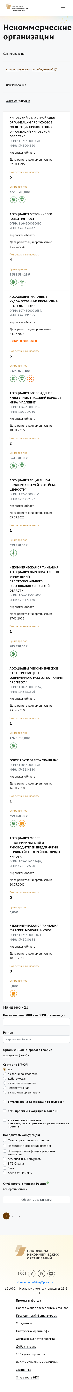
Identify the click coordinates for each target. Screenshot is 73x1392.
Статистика (23, 1370)
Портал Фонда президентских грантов (42, 1308)
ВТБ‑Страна (16, 1163)
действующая (17, 1078)
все (10, 1069)
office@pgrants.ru (44, 1282)
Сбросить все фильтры (36, 1199)
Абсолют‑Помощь (20, 1172)
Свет (11, 1168)
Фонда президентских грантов (28, 1140)
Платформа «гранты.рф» (32, 1331)
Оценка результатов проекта (35, 1339)
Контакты (23, 1282)
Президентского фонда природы (30, 1145)
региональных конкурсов (24, 1158)
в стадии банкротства (23, 1073)
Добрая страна (26, 1346)
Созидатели (24, 1323)
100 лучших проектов (30, 1354)
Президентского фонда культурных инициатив (31, 1152)
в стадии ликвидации (22, 1083)
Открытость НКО (27, 1377)
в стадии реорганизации (24, 1092)
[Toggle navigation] (63, 7)
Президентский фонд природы (36, 1315)
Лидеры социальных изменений (37, 1362)
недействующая (18, 1087)
